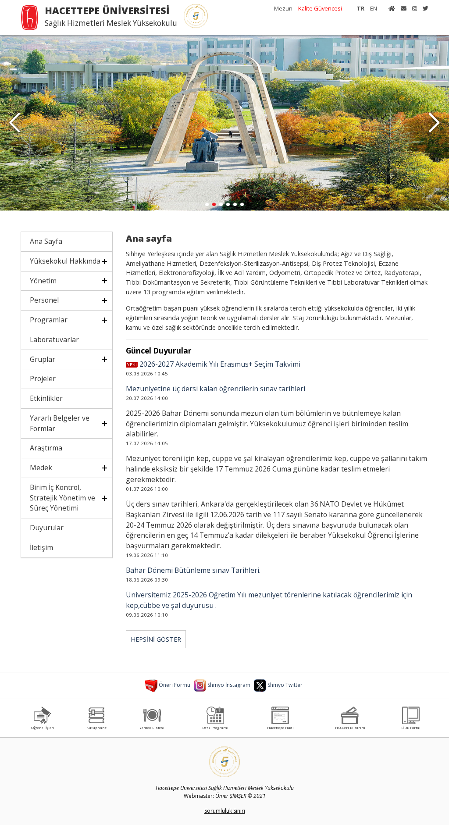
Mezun (283, 8)
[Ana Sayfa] (389, 8)
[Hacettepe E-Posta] (401, 8)
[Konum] (152, 714)
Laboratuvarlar (54, 339)
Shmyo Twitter (284, 685)
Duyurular (47, 527)
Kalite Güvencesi (320, 8)
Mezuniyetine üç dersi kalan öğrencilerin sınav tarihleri (215, 388)
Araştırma (46, 448)
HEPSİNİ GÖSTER (156, 639)
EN (373, 8)
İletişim (41, 547)
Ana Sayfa (46, 241)
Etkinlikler (46, 398)
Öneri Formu (173, 685)
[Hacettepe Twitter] (423, 8)
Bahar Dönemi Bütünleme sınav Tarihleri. (193, 570)
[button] (434, 122)
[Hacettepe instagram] (412, 8)
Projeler (43, 378)
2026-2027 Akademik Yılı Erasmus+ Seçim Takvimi (219, 364)
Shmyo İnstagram (228, 685)
